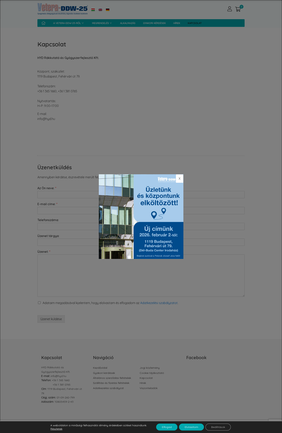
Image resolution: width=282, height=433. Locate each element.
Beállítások (218, 427)
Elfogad (167, 427)
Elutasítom (191, 427)
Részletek (56, 429)
